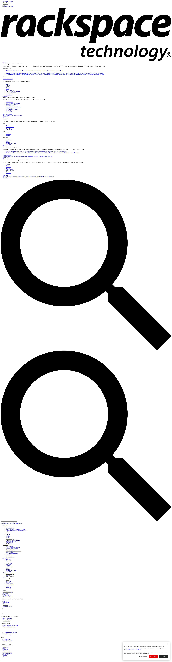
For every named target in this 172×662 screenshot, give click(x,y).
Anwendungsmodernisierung (9, 628)
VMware (8, 85)
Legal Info (5, 649)
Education (8, 135)
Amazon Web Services (11, 92)
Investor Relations (10, 170)
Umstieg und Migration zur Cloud (10, 625)
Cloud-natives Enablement (8, 626)
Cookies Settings (143, 656)
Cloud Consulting (9, 102)
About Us (8, 164)
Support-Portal (6, 602)
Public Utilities (9, 129)
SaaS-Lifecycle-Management (9, 633)
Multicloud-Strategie (7, 618)
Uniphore (8, 87)
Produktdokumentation (8, 640)
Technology (8, 144)
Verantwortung (6, 650)
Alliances (8, 168)
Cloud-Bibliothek (7, 639)
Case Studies (42, 152)
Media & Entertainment (11, 143)
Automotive (8, 142)
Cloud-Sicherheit (6, 621)
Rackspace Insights (36, 151)
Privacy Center (6, 654)
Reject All (163, 656)
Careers (7, 171)
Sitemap (5, 655)
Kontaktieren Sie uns (5, 523)
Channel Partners (9, 169)
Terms (4, 648)
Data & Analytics (9, 108)
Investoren (5, 605)
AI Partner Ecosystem (7, 79)
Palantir (7, 86)
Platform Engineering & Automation (13, 106)
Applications (8, 110)
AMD (7, 84)
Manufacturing (9, 139)
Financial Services (10, 127)
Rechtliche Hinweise (7, 653)
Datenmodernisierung (7, 619)
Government (8, 134)
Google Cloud (9, 95)
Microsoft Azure (9, 93)
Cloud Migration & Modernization (13, 103)
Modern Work (9, 111)
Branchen (5, 117)
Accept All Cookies (153, 656)
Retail (7, 141)
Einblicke (5, 145)
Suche (15, 522)
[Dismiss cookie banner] (167, 644)
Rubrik (7, 89)
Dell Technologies (10, 90)
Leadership (8, 167)
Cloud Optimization (10, 105)
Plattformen (5, 96)
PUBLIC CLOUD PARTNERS (13, 91)
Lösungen (5, 62)
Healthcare (8, 125)
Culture (7, 165)
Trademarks (5, 647)
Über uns (5, 601)
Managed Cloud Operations (12, 104)
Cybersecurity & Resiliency (12, 109)
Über (4, 158)
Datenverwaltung (7, 635)
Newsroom (8, 173)
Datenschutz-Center (7, 652)
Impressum (5, 656)
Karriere (5, 603)
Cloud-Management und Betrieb (10, 632)
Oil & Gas (8, 128)
